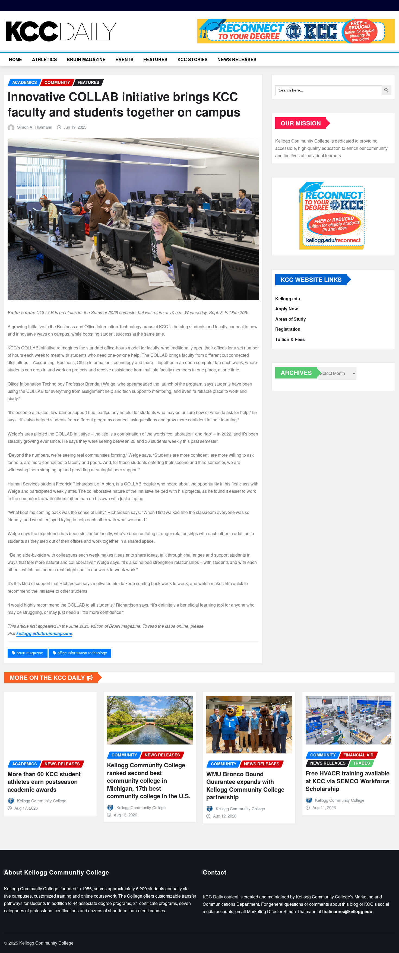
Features (155, 59)
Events (124, 59)
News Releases (236, 59)
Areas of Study (290, 319)
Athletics (44, 59)
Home (15, 59)
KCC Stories (193, 59)
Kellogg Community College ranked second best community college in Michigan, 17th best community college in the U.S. (117, 780)
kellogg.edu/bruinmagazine (44, 633)
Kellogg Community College (109, 807)
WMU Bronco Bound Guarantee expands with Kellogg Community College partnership (214, 785)
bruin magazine (30, 652)
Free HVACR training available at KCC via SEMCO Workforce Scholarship (316, 781)
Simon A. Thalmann (34, 127)
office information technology (82, 652)
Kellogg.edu (287, 298)
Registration (287, 329)
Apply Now (286, 309)
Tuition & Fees (290, 339)
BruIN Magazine (86, 59)
